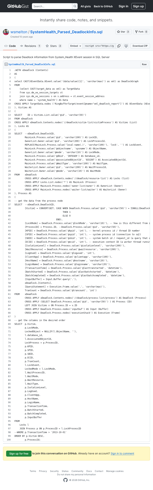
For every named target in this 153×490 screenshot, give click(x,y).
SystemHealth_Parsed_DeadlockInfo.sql (66, 32)
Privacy (43, 471)
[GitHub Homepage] (65, 480)
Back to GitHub (103, 6)
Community (77, 471)
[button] (119, 46)
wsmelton (18, 32)
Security (54, 471)
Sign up (138, 6)
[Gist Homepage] (18, 6)
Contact (99, 471)
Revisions (32, 45)
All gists (86, 6)
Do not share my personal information (76, 474)
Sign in (123, 6)
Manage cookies (115, 471)
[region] (76, 255)
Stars (55, 45)
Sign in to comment (122, 453)
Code (12, 45)
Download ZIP (140, 45)
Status (65, 471)
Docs (89, 471)
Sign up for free (18, 453)
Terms (33, 471)
